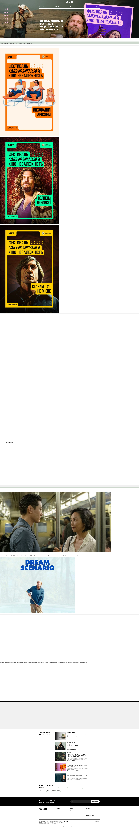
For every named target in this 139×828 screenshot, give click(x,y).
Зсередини (56, 6)
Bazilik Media (69, 739)
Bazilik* (98, 821)
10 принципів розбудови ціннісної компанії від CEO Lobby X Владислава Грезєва (77, 776)
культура (53, 790)
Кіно (48, 790)
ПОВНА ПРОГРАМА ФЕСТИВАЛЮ (4, 701)
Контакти (72, 813)
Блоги (73, 732)
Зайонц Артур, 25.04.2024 (44, 35)
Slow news (41, 6)
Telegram (55, 2)
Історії (71, 6)
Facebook (41, 2)
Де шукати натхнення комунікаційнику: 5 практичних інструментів (76, 745)
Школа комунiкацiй (90, 815)
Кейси (84, 6)
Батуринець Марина (70, 770)
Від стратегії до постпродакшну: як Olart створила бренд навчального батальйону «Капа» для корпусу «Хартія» (76, 755)
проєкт (58, 790)
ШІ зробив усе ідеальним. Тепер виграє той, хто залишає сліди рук (77, 766)
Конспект (98, 6)
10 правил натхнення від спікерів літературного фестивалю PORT (78, 735)
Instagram (48, 2)
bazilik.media (65, 821)
